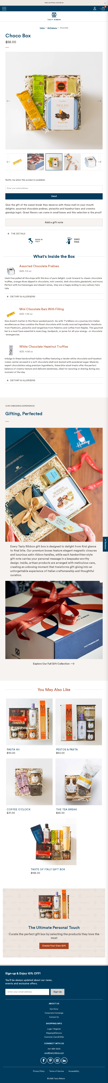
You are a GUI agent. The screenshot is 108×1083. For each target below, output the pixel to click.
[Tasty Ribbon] (54, 16)
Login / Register (54, 1029)
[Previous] (8, 101)
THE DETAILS (18, 234)
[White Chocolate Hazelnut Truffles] (11, 351)
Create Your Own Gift (54, 946)
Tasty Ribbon (59, 1078)
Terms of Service (56, 1071)
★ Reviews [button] (105, 544)
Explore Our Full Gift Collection (51, 663)
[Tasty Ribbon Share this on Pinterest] (50, 1060)
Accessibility (73, 1071)
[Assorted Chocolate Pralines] (11, 270)
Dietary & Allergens (22, 296)
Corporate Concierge (54, 1013)
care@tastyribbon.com (54, 1053)
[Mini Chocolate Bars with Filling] (11, 313)
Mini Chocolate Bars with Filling (41, 309)
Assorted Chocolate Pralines (39, 266)
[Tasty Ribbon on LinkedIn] (64, 1060)
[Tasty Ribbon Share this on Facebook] (43, 1060)
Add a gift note (54, 222)
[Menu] (4, 8)
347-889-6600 (54, 1049)
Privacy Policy (39, 1071)
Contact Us (54, 1017)
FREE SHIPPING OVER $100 (54, 3)
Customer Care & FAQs (54, 1037)
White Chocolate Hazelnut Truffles (43, 346)
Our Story (54, 1009)
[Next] (100, 101)
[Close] (105, 3)
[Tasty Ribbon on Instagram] (57, 1060)
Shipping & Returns (54, 1033)
